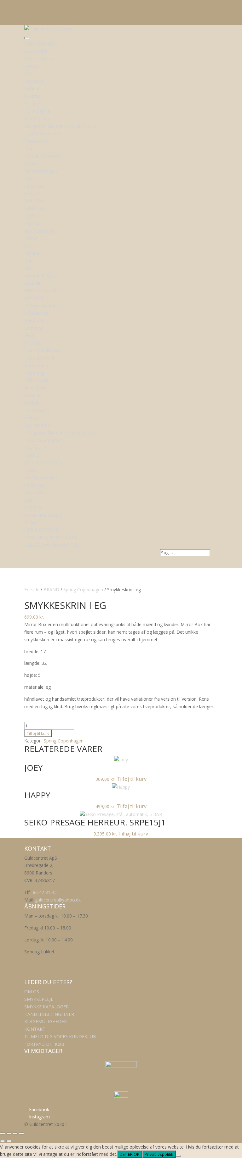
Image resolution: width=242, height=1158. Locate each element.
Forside (31, 590)
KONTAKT (34, 1029)
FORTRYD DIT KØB (44, 1044)
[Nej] (178, 1156)
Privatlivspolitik (159, 1154)
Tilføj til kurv (38, 733)
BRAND (51, 590)
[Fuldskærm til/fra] (8, 1133)
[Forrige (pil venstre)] (2, 1141)
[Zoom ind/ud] (2, 1133)
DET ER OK (130, 1154)
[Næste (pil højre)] (8, 1141)
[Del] (15, 1133)
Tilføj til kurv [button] (132, 778)
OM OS (31, 992)
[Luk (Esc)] (21, 1133)
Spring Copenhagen (83, 590)
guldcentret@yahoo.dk (58, 900)
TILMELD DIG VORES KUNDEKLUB (60, 1036)
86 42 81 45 (45, 892)
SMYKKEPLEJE (38, 999)
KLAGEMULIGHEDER (45, 1021)
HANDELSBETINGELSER (49, 1014)
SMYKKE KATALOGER (46, 1007)
